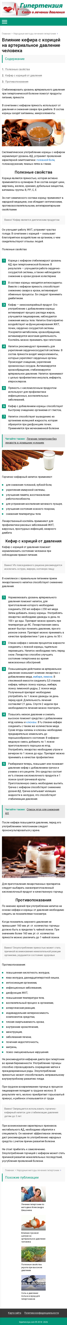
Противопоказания (15, 81)
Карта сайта (14, 1313)
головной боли (45, 160)
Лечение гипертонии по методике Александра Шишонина (32, 1207)
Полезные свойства (16, 69)
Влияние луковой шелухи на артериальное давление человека (33, 1237)
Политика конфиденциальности (41, 1313)
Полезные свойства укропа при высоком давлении (31, 1267)
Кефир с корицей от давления (22, 75)
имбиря (37, 676)
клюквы (31, 722)
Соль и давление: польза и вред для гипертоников (30, 1296)
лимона (47, 676)
